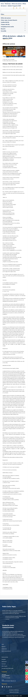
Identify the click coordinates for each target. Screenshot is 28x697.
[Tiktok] (26, 668)
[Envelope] (26, 676)
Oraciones (4, 663)
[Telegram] (26, 681)
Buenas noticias (5, 657)
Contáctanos (4, 648)
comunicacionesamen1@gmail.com (9, 680)
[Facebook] (26, 662)
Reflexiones (4, 661)
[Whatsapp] (26, 673)
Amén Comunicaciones (6, 651)
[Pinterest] (26, 670)
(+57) (3, 675)
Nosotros (3, 646)
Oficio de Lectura (17, 3)
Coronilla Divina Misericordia (7, 668)
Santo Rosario (4, 666)
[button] (6, 2)
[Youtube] (26, 679)
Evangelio (4, 659)
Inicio (3, 644)
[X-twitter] (26, 665)
